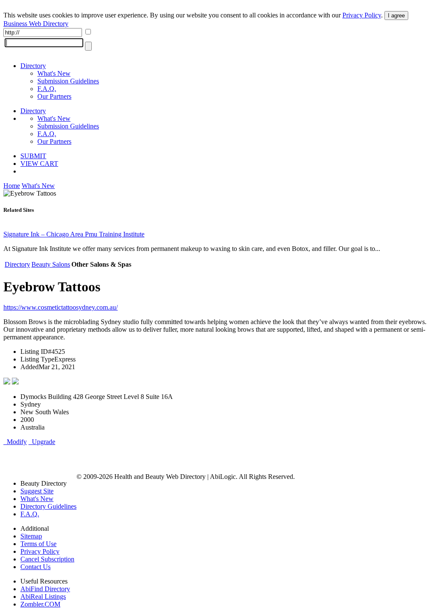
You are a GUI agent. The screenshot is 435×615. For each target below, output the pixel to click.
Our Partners (54, 96)
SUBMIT (33, 155)
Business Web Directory (35, 23)
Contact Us (35, 566)
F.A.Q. (46, 88)
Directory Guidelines (48, 506)
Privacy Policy (361, 15)
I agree (396, 15)
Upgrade (41, 441)
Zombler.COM (40, 604)
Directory (33, 65)
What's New (54, 73)
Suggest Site (37, 491)
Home (11, 185)
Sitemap (31, 536)
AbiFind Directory (45, 588)
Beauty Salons (50, 264)
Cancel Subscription (47, 559)
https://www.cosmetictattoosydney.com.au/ (60, 307)
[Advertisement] (102, 458)
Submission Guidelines (68, 81)
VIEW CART (39, 163)
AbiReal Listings (43, 596)
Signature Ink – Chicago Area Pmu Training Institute (73, 234)
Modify (15, 441)
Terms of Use (38, 543)
